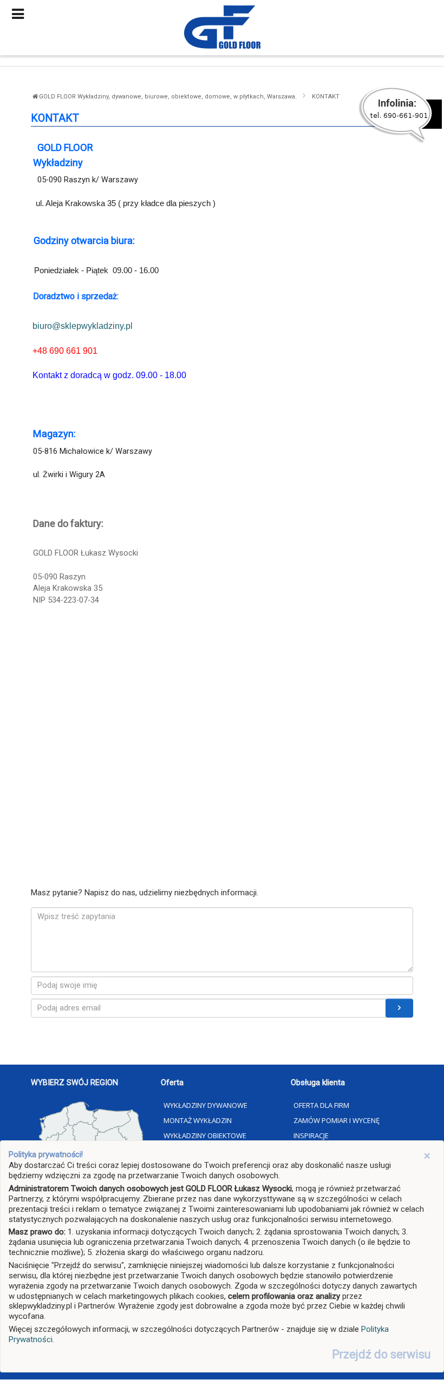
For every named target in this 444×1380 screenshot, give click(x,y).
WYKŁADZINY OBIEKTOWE (205, 1135)
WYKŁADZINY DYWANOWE (205, 1105)
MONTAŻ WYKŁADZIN (198, 1120)
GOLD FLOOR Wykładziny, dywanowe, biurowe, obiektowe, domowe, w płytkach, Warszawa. (168, 96)
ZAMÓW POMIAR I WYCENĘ (336, 1120)
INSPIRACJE (311, 1135)
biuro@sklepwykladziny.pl (82, 326)
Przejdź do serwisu (381, 1354)
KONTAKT (325, 96)
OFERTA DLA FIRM (321, 1105)
